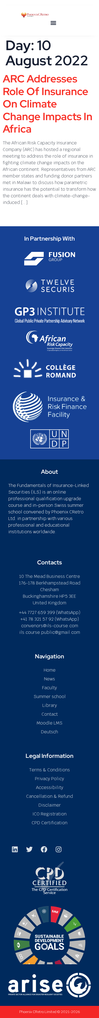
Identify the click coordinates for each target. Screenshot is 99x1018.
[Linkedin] (14, 849)
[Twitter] (29, 849)
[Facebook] (44, 849)
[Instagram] (58, 849)
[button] (53, 22)
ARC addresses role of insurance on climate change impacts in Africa (47, 104)
